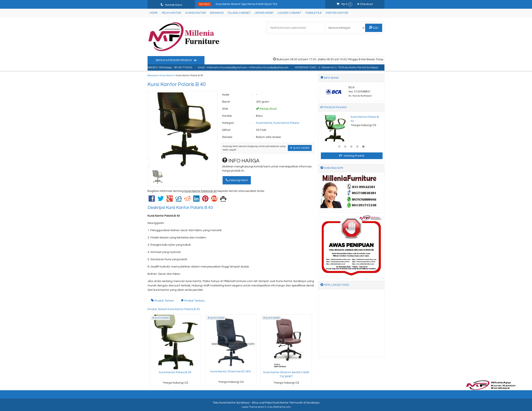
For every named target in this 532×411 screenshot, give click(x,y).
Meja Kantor (171, 12)
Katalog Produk (353, 155)
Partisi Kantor (337, 12)
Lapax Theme (249, 407)
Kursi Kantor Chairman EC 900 (231, 371)
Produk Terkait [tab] (164, 300)
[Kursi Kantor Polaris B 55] (175, 341)
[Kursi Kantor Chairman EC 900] (230, 341)
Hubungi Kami (238, 180)
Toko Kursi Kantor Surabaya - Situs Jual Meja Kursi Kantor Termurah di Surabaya (266, 402)
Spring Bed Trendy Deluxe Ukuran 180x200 (241, 4)
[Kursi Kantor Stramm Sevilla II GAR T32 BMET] (286, 341)
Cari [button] (375, 27)
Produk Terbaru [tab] (194, 300)
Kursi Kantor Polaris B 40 (177, 84)
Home (154, 12)
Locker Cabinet (289, 12)
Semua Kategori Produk (174, 60)
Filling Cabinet (239, 12)
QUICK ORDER (301, 148)
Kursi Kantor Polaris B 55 (175, 372)
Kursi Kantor (195, 12)
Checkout (366, 4)
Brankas (217, 12)
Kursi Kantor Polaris (286, 122)
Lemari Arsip (264, 12)
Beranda (153, 75)
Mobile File (313, 12)
